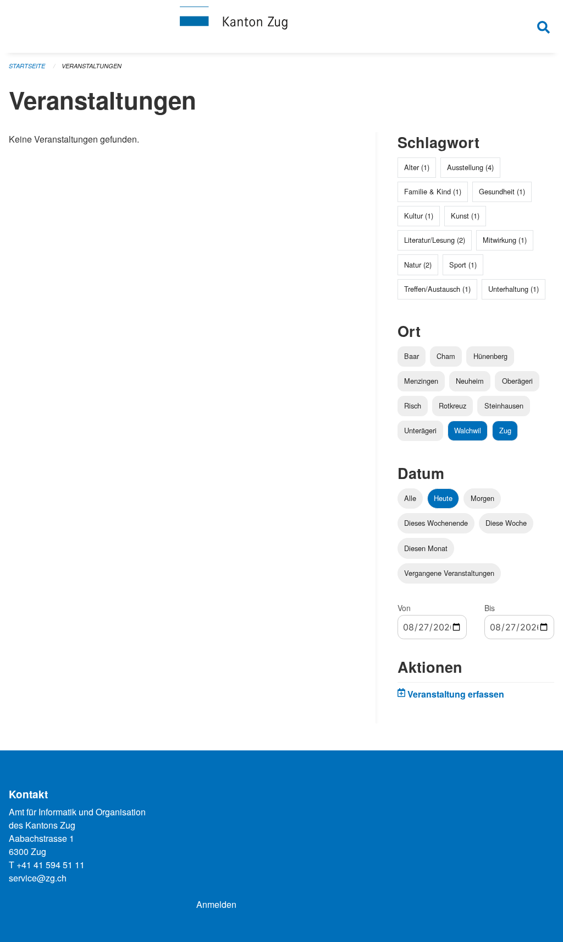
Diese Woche (506, 523)
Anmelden (216, 904)
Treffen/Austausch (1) (437, 289)
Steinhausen (503, 405)
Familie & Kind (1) (432, 191)
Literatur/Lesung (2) (434, 240)
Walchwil (467, 430)
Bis (489, 607)
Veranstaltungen (92, 66)
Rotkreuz (452, 405)
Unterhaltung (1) (513, 289)
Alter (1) (416, 167)
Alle (410, 498)
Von (404, 607)
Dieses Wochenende (436, 523)
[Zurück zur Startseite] (281, 26)
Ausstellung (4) (470, 167)
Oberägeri (517, 380)
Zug (505, 430)
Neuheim (470, 380)
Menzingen (421, 380)
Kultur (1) (418, 215)
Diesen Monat (426, 548)
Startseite (27, 66)
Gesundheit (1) (502, 191)
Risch (412, 405)
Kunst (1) (465, 215)
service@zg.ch (38, 878)
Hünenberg (490, 356)
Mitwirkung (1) (505, 240)
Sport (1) (463, 264)
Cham (446, 356)
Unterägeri (420, 430)
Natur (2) (418, 264)
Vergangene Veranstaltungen (449, 573)
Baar (411, 356)
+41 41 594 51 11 (50, 864)
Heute (443, 498)
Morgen (482, 498)
